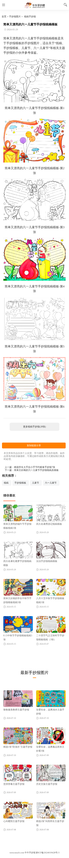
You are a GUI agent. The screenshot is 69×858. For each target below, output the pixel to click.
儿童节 (35, 483)
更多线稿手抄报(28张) (34, 426)
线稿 (6, 483)
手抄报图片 (15, 16)
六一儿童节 (51, 483)
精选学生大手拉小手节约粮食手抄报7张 (34, 467)
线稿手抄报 (30, 16)
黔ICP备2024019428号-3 (47, 852)
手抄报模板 (20, 483)
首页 (4, 16)
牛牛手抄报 (34, 5)
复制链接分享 (34, 445)
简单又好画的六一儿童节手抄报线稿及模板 (36, 470)
